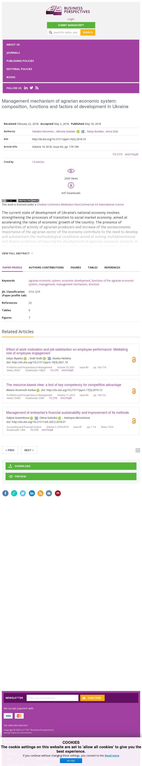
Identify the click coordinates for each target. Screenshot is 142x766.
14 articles (38, 162)
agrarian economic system (44, 280)
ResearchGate (14, 493)
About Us (13, 44)
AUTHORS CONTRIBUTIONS (46, 267)
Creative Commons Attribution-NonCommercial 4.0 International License (80, 204)
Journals (13, 52)
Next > (29, 450)
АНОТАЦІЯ (131, 154)
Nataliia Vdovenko (43, 131)
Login (70, 18)
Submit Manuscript (71, 25)
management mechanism (71, 284)
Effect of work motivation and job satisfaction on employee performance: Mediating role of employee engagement (67, 351)
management (47, 284)
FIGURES (76, 267)
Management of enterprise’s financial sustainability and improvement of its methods (67, 412)
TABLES (93, 267)
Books (10, 77)
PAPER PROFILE (12, 267)
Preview (20, 476)
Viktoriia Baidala (65, 131)
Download (23, 466)
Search (88, 32)
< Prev (10, 450)
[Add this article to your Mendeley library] (58, 493)
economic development (76, 280)
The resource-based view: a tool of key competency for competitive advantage (63, 384)
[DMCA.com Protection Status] (28, 200)
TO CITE (117, 154)
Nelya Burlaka (95, 131)
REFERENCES (112, 267)
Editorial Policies (19, 69)
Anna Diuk (112, 131)
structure (94, 284)
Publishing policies (20, 61)
